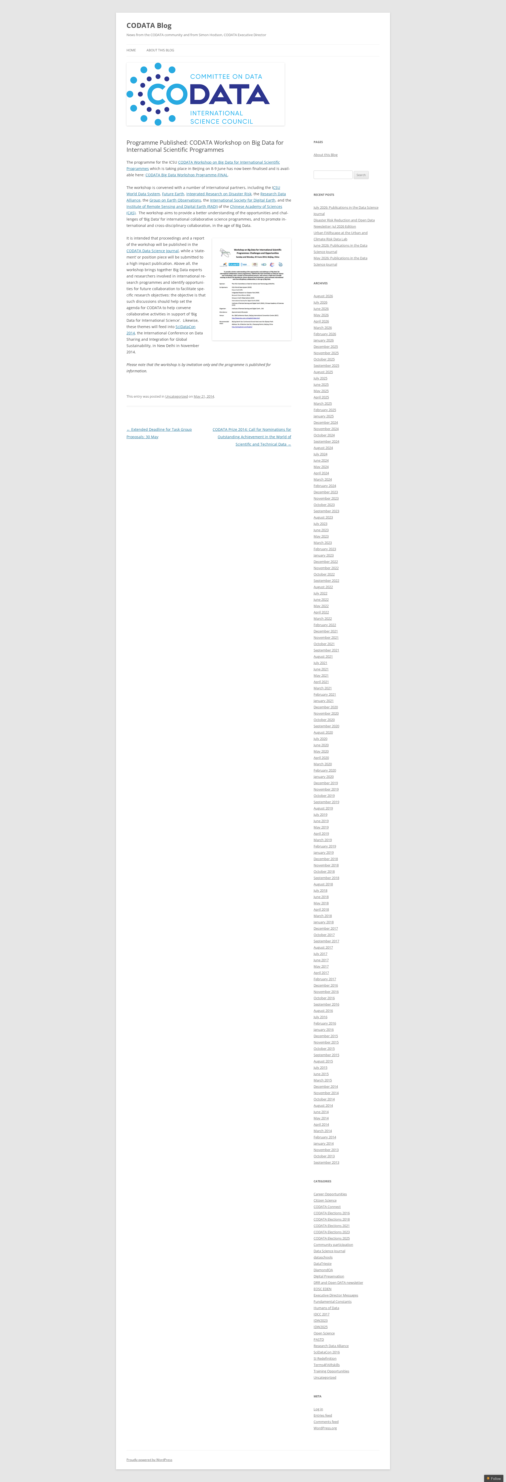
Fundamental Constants (333, 1301)
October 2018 (324, 871)
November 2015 (326, 1042)
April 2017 (321, 972)
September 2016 (326, 1004)
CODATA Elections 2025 (332, 1238)
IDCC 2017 (321, 1314)
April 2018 (321, 909)
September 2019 (326, 801)
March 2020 (323, 764)
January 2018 (324, 922)
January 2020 (324, 776)
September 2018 (326, 877)
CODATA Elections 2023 (332, 1232)
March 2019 (323, 839)
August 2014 (323, 1105)
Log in (318, 1409)
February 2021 (325, 694)
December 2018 (326, 858)
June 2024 (321, 460)
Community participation (333, 1244)
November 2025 (326, 352)
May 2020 (321, 751)
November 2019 (326, 789)
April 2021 (321, 681)
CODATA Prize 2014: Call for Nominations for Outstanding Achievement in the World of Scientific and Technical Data (252, 437)
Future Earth (173, 193)
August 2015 (323, 1061)
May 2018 (321, 903)
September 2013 (326, 1162)
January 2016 (324, 1029)
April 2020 (321, 757)
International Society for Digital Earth (242, 200)
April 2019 (321, 833)
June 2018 (321, 896)
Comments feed (326, 1421)
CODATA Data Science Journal (152, 250)
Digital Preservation (329, 1276)
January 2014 (324, 1143)
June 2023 (321, 530)
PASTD (319, 1339)
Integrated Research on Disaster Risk (218, 193)
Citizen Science (325, 1200)
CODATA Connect (327, 1206)
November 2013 (326, 1149)
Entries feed (323, 1415)
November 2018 (326, 865)
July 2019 (320, 814)
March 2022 (323, 618)
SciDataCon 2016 (327, 1352)
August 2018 (323, 884)
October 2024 (324, 435)
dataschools (323, 1257)
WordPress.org (325, 1428)
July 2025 (320, 378)
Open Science (324, 1333)
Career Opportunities (330, 1194)
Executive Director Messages (336, 1295)
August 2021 (323, 656)
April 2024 (321, 473)
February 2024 (325, 485)
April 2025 (321, 397)
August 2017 (323, 947)
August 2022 (323, 586)
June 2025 (321, 384)
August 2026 (323, 296)
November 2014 (326, 1092)
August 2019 (323, 808)
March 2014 (323, 1130)
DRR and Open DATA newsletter (338, 1282)
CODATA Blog (149, 25)
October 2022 (324, 574)
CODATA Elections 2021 (332, 1225)
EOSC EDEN (323, 1288)
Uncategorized (176, 396)
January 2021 (324, 700)
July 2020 (320, 738)
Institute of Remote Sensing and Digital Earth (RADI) (172, 206)
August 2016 (323, 1010)
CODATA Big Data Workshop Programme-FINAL (186, 174)
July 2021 (320, 662)
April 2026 (321, 321)
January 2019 (324, 852)
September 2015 (326, 1054)
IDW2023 (321, 1320)
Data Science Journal (329, 1251)
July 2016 (320, 1017)
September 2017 (326, 941)
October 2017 (324, 934)
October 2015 (324, 1048)
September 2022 (326, 580)
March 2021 (323, 688)
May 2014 (321, 1118)
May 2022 (321, 605)
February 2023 (325, 549)
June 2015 (321, 1073)
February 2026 (325, 333)
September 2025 (326, 365)
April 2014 (321, 1124)
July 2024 (320, 454)
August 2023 (323, 517)
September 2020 (326, 726)
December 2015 (326, 1036)
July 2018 (320, 890)
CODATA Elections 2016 (332, 1213)
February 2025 (325, 409)
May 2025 (321, 390)
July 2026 (320, 302)
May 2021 (321, 675)
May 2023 (321, 536)
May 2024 (321, 466)
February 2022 (325, 624)
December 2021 (326, 631)
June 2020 (321, 745)
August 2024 (323, 447)
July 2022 (320, 593)
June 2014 (321, 1111)
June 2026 (321, 308)
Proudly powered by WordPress (149, 1459)
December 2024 (326, 422)
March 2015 (323, 1080)
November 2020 (326, 713)
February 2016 (325, 1023)
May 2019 (321, 827)
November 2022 (326, 567)
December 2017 (326, 928)
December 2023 (326, 492)
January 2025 (324, 416)
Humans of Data (326, 1307)
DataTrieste (323, 1263)
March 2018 (323, 915)
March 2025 (323, 403)
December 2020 (326, 707)
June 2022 (321, 599)
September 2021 (326, 650)
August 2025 (323, 371)
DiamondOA (323, 1269)
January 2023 (324, 555)
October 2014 (324, 1099)
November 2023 (326, 498)
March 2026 (323, 327)
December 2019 (326, 783)
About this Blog (160, 50)
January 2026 (324, 340)
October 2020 (324, 719)
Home (131, 50)
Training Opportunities (331, 1371)
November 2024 (326, 428)
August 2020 (323, 732)
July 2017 (320, 953)
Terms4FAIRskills (327, 1364)
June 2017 (321, 960)
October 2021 (324, 643)
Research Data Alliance (331, 1345)
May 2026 (321, 315)
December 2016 (326, 985)
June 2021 (321, 669)
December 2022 (326, 561)
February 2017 (325, 979)
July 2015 (320, 1067)
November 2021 (326, 637)
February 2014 (325, 1137)
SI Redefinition (325, 1358)
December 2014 (326, 1086)
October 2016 (324, 998)
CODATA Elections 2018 (332, 1219)
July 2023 (320, 523)
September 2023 (326, 511)
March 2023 (323, 542)
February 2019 (325, 846)
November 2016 (326, 991)
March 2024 (323, 479)
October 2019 (324, 795)
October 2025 (324, 359)
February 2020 (325, 770)
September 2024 (326, 441)
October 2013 (324, 1156)
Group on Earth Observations (175, 200)
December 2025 (326, 346)
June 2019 (321, 820)
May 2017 (321, 966)
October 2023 (324, 504)
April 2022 (321, 612)
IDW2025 (321, 1326)
